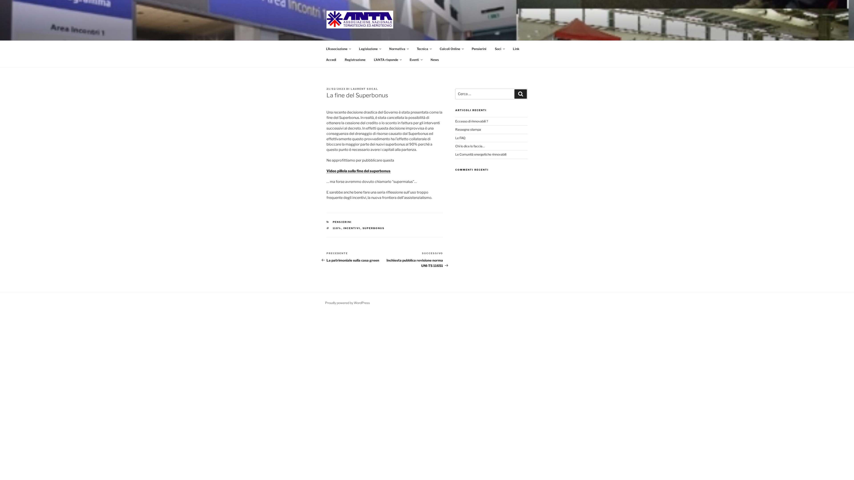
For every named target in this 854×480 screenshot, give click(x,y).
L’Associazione (336, 49)
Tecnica (422, 49)
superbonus (374, 228)
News (435, 60)
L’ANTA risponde (386, 60)
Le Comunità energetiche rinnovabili (480, 154)
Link (516, 49)
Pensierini (479, 49)
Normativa (397, 49)
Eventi (414, 60)
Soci (498, 49)
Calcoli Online (450, 49)
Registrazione (355, 60)
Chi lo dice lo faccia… (470, 146)
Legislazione (368, 49)
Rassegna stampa (468, 129)
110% (337, 228)
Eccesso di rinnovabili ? (471, 121)
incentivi (352, 228)
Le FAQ (460, 138)
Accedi (331, 60)
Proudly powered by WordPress (347, 303)
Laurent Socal (364, 88)
